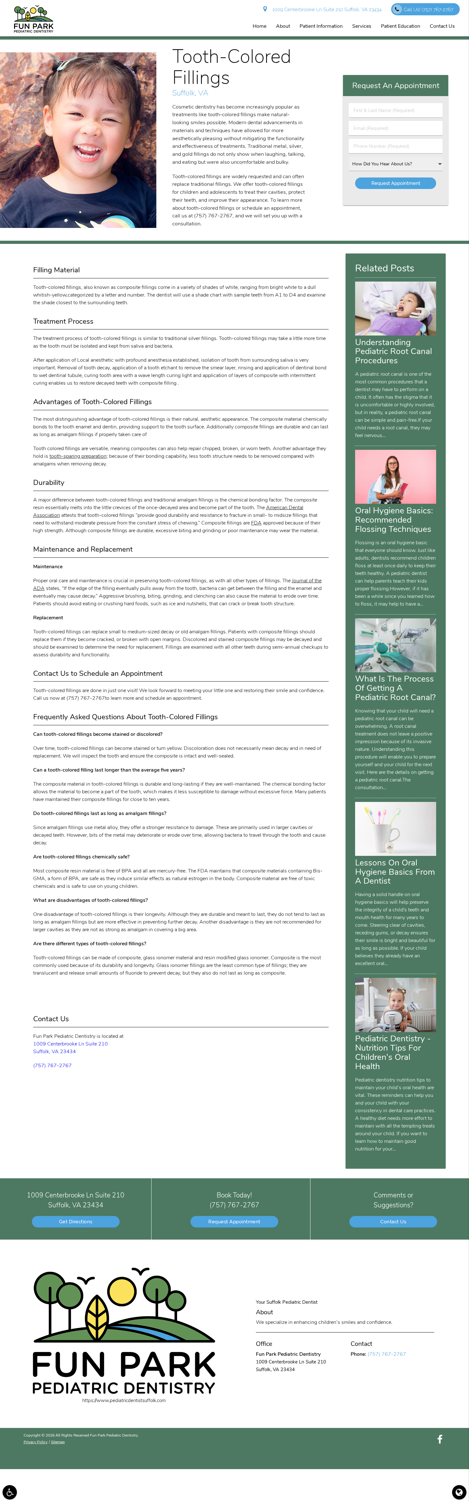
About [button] (283, 26)
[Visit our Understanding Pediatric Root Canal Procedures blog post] (395, 334)
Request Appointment (234, 1222)
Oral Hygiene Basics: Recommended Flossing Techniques (394, 520)
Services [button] (361, 26)
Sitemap (58, 1442)
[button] (10, 1492)
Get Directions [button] (76, 1222)
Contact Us (393, 1222)
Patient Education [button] (400, 26)
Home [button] (259, 26)
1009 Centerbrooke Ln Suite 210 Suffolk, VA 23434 (326, 9)
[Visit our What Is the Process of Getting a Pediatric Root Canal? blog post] (395, 671)
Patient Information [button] (321, 26)
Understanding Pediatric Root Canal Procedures (393, 351)
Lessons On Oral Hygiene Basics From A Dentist (395, 872)
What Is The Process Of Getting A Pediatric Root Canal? (395, 688)
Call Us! (428, 9)
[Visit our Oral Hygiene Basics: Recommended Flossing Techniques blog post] (395, 502)
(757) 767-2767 (52, 1065)
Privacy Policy (36, 1442)
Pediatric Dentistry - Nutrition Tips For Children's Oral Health (393, 1052)
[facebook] (440, 1439)
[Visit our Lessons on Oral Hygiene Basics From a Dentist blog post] (395, 854)
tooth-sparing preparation (78, 456)
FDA (256, 522)
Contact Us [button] (442, 26)
